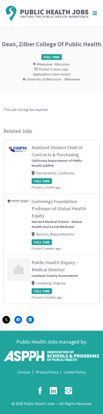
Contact (24, 372)
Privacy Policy (47, 372)
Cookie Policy (75, 372)
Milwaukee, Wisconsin (53, 64)
